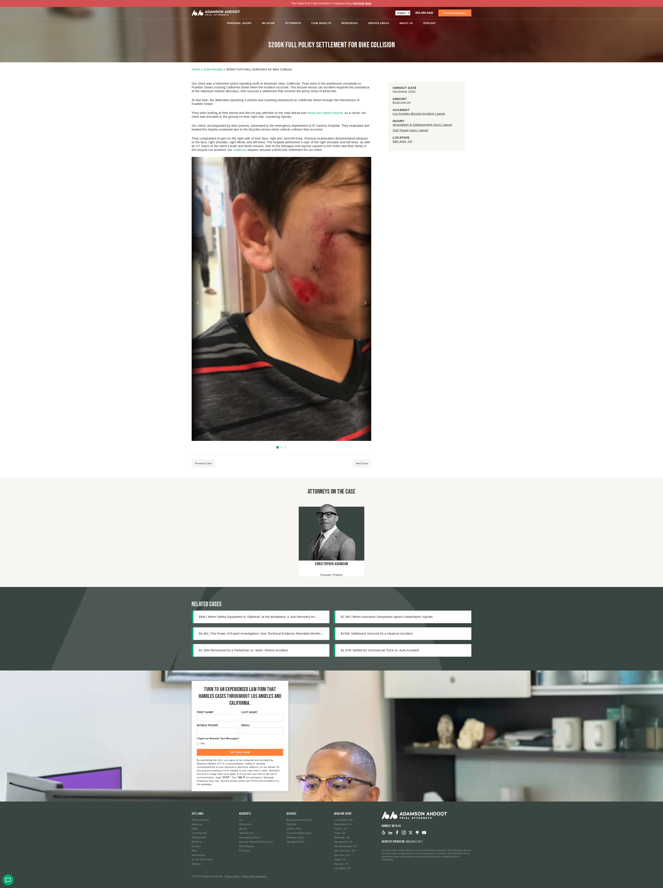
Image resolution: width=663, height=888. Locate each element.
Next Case (362, 463)
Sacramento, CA (343, 841)
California (240, 150)
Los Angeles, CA (343, 819)
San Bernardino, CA (345, 846)
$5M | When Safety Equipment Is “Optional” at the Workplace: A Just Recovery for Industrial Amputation (257, 617)
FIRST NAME (205, 712)
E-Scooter (244, 850)
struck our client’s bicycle (325, 113)
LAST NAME (249, 712)
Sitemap (196, 863)
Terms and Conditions (254, 876)
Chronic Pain (294, 828)
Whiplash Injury (295, 837)
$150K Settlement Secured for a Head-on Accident (376, 633)
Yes (202, 743)
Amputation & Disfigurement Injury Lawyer (422, 125)
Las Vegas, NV (342, 868)
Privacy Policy (232, 876)
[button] (277, 447)
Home (196, 69)
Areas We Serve (343, 813)
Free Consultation (455, 13)
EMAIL (246, 725)
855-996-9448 (424, 12)
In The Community (202, 859)
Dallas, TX (340, 859)
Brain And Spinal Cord (299, 819)
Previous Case (203, 463)
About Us (406, 23)
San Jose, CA (402, 141)
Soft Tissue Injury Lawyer (410, 130)
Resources (350, 23)
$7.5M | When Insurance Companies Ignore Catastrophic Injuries (387, 617)
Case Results (321, 23)
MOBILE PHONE (208, 725)
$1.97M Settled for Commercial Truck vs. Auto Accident (380, 650)
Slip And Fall (246, 833)
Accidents (245, 813)
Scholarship (198, 855)
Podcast (429, 23)
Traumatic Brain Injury (299, 833)
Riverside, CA (341, 837)
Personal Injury (239, 23)
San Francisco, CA (344, 850)
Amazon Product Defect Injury (256, 841)
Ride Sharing (246, 846)
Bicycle (243, 828)
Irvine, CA (339, 833)
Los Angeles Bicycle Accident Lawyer (419, 113)
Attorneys (293, 23)
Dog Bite (291, 824)
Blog (194, 850)
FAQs (195, 828)
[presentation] (198, 303)
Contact (196, 846)
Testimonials (199, 837)
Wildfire (268, 23)
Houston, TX (341, 863)
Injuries (291, 813)
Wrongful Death (295, 841)
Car (241, 819)
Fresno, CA (340, 828)
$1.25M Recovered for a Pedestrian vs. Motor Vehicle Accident (243, 650)
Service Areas (378, 23)
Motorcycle (245, 824)
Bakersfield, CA (343, 824)
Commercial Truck (249, 837)
